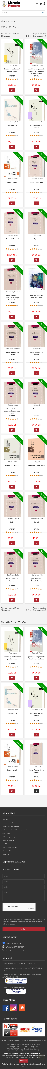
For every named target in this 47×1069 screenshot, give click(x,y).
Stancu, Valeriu (37, 292)
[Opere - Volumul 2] (36, 167)
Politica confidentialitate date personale (15, 830)
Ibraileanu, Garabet (13, 518)
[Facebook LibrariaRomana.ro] (6, 1010)
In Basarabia (12, 125)
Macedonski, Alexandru (13, 292)
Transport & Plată (8, 840)
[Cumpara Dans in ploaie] (12, 203)
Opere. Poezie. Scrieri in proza (36, 771)
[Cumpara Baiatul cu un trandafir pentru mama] (12, 90)
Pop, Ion (37, 462)
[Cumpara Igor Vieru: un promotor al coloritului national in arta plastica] (36, 90)
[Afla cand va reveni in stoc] (36, 791)
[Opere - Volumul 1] (12, 224)
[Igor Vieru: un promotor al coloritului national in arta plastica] (36, 53)
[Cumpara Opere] (36, 260)
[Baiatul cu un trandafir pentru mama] (12, 55)
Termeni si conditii (8, 823)
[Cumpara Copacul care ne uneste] (36, 147)
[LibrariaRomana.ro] (11, 7)
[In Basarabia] (12, 112)
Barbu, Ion (37, 766)
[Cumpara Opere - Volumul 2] (36, 203)
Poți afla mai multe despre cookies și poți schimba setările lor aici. (23, 1065)
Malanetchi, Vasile (37, 65)
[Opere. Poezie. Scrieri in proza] (36, 754)
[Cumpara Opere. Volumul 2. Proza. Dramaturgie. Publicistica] (12, 317)
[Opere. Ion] (36, 395)
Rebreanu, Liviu (37, 348)
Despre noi (6, 819)
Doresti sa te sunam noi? (15, 951)
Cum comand (7, 833)
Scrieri (12, 522)
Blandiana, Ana (13, 178)
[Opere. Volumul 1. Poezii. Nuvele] (36, 565)
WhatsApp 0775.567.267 (15, 947)
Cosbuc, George (37, 178)
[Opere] (36, 225)
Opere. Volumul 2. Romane (12, 580)
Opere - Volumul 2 (36, 182)
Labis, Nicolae (37, 235)
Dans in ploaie (12, 182)
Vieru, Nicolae (13, 65)
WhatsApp (6, 854)
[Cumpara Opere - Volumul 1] (12, 260)
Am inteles (23, 1060)
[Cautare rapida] (43, 12)
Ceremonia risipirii (12, 465)
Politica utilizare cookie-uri (11, 826)
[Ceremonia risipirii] (12, 452)
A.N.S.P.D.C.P (35, 968)
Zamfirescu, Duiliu (13, 122)
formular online (19, 987)
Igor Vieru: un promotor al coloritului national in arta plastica (36, 71)
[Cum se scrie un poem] (36, 452)
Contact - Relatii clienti (10, 851)
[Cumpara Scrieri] (12, 543)
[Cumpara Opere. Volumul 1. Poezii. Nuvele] (36, 600)
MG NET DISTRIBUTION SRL (25, 964)
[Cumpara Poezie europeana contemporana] (36, 317)
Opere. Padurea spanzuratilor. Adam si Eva (12, 411)
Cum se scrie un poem (36, 465)
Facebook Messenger (14, 943)
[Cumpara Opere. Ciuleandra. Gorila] (36, 373)
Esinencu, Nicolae (37, 122)
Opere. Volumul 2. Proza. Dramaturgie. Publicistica (12, 297)
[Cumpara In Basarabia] (12, 147)
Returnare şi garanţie (9, 837)
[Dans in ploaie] (12, 168)
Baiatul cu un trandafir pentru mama (12, 70)
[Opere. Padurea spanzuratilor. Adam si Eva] (12, 395)
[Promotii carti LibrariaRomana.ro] (13, 1010)
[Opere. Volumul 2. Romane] (12, 565)
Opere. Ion (36, 409)
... (35, 36)
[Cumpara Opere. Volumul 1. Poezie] (12, 373)
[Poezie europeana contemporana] (36, 282)
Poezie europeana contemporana (36, 297)
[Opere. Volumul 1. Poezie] (12, 338)
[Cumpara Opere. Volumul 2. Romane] (12, 600)
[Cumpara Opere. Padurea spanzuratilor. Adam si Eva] (12, 430)
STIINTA (12, 76)
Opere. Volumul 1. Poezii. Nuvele (36, 580)
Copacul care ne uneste (36, 127)
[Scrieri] (12, 508)
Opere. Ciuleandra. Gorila (36, 353)
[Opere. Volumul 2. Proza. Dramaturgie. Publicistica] (12, 282)
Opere (36, 239)
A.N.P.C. (6, 977)
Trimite (23, 929)
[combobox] (23, 12)
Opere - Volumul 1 (12, 239)
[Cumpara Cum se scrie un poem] (36, 487)
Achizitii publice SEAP (10, 847)
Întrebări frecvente (8, 844)
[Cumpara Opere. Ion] (36, 430)
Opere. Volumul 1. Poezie (12, 353)
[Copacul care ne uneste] (36, 112)
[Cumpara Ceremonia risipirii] (12, 487)
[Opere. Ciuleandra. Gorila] (36, 338)
